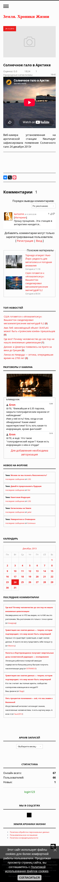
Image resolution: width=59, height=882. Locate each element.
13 (37, 571)
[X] (10, 177)
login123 (29, 792)
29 (52, 582)
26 (30, 582)
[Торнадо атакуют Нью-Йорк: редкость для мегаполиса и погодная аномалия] (14, 267)
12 (30, 571)
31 (15, 587)
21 (44, 576)
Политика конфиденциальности (24, 838)
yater (29, 512)
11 (22, 571)
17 (15, 576)
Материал (20, 217)
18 (22, 576)
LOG (29, 479)
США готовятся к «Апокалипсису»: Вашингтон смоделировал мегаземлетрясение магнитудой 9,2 (24, 320)
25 (22, 582)
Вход (39, 241)
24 (15, 582)
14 (44, 571)
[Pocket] (14, 177)
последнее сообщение (15, 479)
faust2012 (18, 714)
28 (44, 582)
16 (7, 576)
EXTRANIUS (31, 668)
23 (7, 582)
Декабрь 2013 (30, 548)
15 (52, 571)
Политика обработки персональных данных (29, 832)
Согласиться (29, 877)
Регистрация (25, 241)
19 (30, 576)
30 (7, 587)
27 (37, 582)
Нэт (28, 490)
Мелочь (11, 646)
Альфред (12, 623)
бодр (22, 691)
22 (52, 576)
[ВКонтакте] (5, 177)
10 (15, 571)
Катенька (31, 523)
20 (37, 576)
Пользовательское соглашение (23, 835)
